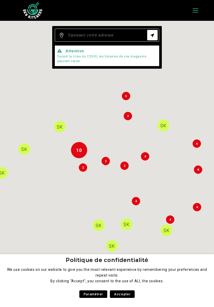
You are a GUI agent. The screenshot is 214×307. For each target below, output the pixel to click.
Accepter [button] (122, 294)
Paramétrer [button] (93, 294)
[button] (126, 224)
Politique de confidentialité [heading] (107, 260)
